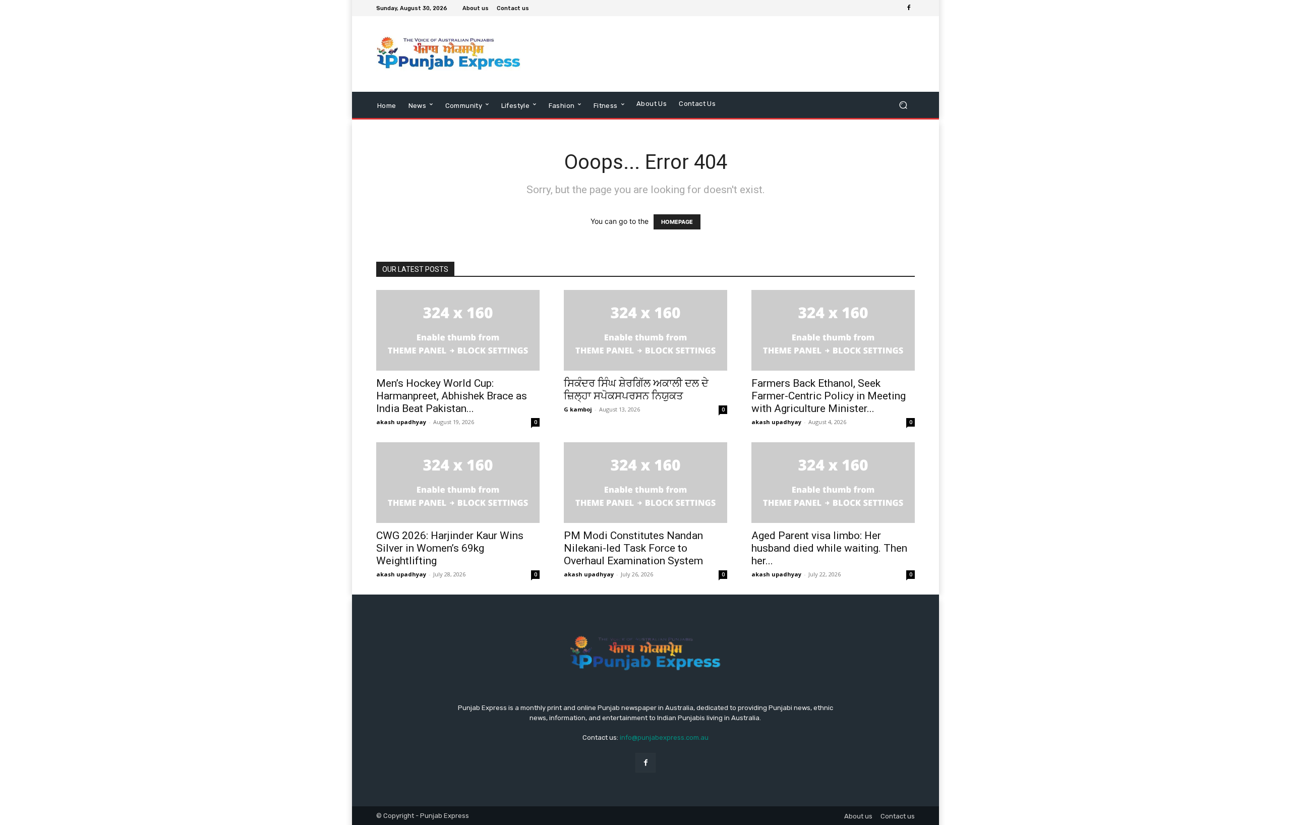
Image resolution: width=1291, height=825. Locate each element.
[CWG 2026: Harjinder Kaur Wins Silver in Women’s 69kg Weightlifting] (458, 482)
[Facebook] (909, 8)
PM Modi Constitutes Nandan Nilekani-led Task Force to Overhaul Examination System (633, 548)
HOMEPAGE (677, 221)
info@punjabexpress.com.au (664, 737)
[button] (903, 104)
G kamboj (578, 409)
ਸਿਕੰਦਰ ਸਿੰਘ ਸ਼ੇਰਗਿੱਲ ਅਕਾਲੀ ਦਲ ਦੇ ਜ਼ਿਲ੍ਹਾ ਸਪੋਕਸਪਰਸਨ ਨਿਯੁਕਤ (636, 389)
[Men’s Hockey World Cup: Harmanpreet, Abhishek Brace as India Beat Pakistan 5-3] (458, 330)
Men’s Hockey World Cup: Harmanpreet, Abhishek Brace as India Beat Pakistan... (451, 396)
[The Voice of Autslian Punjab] (448, 54)
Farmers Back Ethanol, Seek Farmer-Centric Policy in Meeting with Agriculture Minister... (828, 396)
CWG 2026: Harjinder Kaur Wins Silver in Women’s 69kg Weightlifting (449, 548)
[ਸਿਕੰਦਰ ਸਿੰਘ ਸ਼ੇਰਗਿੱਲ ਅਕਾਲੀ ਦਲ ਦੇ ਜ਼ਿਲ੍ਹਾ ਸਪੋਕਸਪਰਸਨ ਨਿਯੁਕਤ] (645, 330)
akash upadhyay (401, 422)
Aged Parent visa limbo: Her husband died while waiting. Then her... (829, 548)
